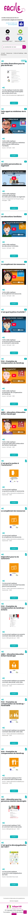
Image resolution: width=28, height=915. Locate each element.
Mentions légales (14, 901)
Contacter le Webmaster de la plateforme (14, 898)
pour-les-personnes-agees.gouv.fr (15, 95)
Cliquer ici (14, 103)
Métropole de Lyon (11, 829)
